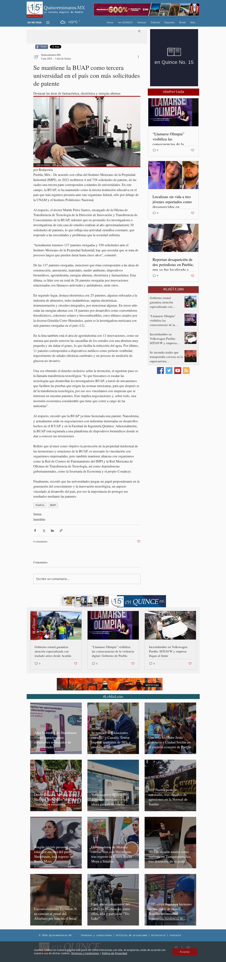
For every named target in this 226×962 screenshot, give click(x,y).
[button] (184, 951)
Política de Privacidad (114, 953)
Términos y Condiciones (85, 953)
